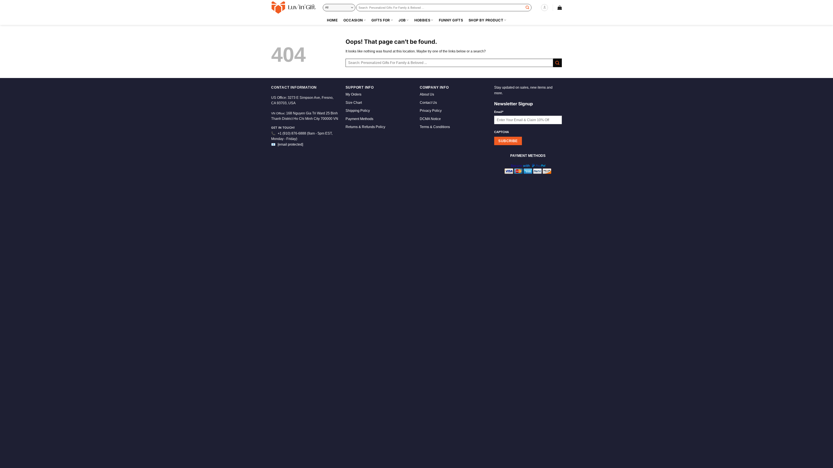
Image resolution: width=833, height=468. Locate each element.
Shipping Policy (358, 110)
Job (402, 20)
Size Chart (354, 102)
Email (498, 112)
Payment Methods (359, 119)
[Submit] (527, 7)
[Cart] (560, 7)
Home (332, 20)
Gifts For (380, 20)
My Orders (353, 94)
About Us (427, 94)
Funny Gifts (451, 20)
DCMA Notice (430, 119)
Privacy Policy (431, 110)
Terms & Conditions (435, 127)
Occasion (353, 20)
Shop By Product (486, 20)
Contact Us (428, 102)
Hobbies (422, 20)
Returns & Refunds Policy (365, 127)
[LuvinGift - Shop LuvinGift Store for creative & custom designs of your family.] (293, 7)
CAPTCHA (501, 132)
